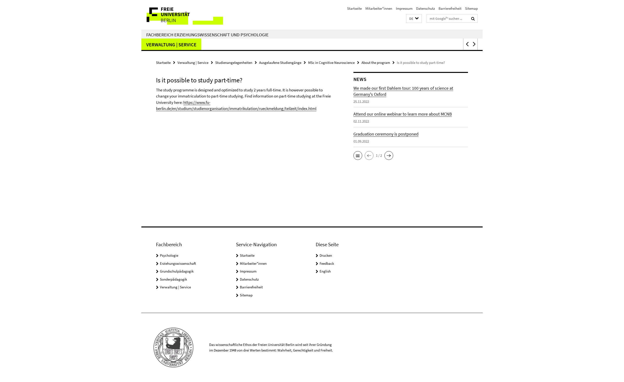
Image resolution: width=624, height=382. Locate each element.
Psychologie (169, 255)
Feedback (327, 263)
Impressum (404, 8)
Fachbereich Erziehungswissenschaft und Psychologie (207, 35)
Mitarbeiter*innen (378, 8)
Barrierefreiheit (450, 8)
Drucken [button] (326, 255)
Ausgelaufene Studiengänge (280, 62)
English (325, 271)
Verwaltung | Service (171, 44)
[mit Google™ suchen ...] (473, 18)
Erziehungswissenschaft (178, 263)
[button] (414, 18)
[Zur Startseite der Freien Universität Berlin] (182, 15)
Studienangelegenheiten (233, 62)
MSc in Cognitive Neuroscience (331, 62)
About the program (375, 62)
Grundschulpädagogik (177, 271)
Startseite (354, 8)
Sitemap (471, 8)
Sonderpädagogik (173, 279)
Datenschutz (425, 8)
